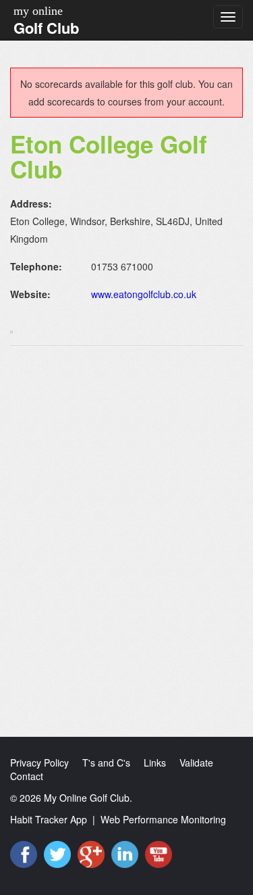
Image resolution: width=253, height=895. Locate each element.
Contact (26, 776)
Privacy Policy (39, 762)
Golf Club (46, 28)
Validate (196, 762)
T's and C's (106, 762)
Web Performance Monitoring (163, 819)
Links (155, 762)
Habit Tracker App (48, 819)
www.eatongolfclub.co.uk (143, 294)
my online (38, 11)
